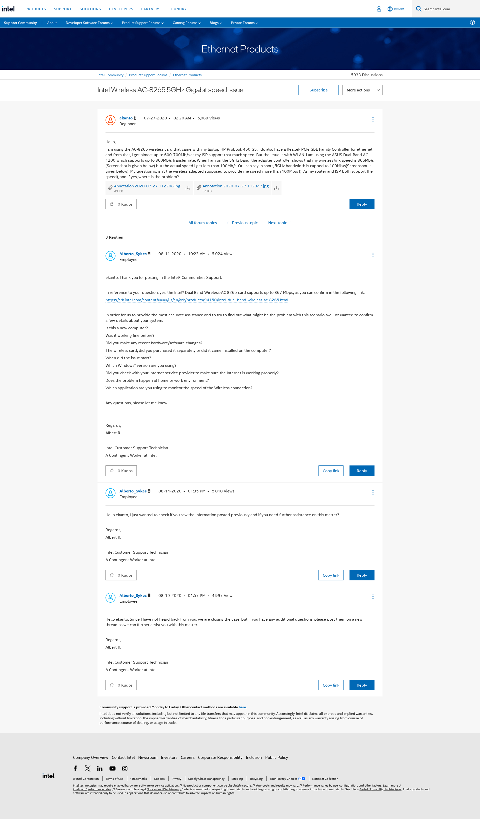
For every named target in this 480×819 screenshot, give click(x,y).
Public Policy (276, 757)
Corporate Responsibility (220, 757)
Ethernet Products (187, 74)
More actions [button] (358, 90)
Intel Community (111, 74)
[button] (372, 119)
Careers (187, 757)
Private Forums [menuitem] (243, 22)
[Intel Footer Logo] (48, 775)
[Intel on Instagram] (124, 769)
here (242, 707)
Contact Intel (123, 757)
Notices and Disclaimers (163, 789)
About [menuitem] (52, 22)
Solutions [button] (90, 8)
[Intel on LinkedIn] (100, 769)
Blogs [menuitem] (214, 22)
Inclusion (254, 757)
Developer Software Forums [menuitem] (88, 22)
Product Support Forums (148, 74)
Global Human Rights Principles (381, 789)
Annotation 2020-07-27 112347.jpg (235, 186)
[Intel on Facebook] (75, 769)
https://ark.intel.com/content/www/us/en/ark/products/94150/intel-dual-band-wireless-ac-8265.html (197, 300)
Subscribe (319, 90)
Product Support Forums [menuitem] (141, 22)
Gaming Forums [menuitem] (185, 22)
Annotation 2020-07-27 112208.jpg (147, 186)
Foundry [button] (177, 8)
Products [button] (36, 8)
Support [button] (63, 8)
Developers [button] (121, 8)
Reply (362, 204)
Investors (169, 757)
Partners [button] (150, 8)
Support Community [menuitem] (20, 22)
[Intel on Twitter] (88, 769)
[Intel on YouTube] (112, 769)
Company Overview (90, 757)
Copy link (331, 470)
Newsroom (148, 757)
